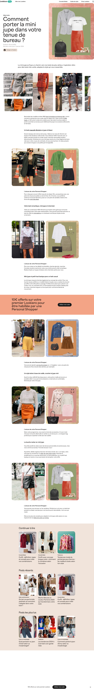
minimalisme (37, 213)
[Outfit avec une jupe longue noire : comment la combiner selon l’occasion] (47, 542)
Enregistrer (89, 5)
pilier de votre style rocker (48, 453)
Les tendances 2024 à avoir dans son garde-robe (46, 644)
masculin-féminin (35, 130)
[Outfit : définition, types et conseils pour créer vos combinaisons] (27, 542)
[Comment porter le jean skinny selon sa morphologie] (66, 627)
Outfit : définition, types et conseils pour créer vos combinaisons (27, 559)
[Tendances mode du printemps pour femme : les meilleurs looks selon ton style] (66, 542)
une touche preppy (41, 365)
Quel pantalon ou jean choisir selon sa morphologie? (27, 644)
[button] (90, 687)
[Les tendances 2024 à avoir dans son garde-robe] (47, 627)
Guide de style (74, 1)
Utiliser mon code (64, 304)
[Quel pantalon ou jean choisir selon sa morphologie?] (27, 627)
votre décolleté (34, 199)
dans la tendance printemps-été (55, 116)
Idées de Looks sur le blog (41, 518)
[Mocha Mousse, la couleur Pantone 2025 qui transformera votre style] (47, 585)
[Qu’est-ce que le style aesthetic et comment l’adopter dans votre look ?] (27, 585)
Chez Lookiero (85, 1)
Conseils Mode (63, 1)
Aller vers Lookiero (20, 1)
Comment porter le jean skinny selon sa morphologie (66, 644)
